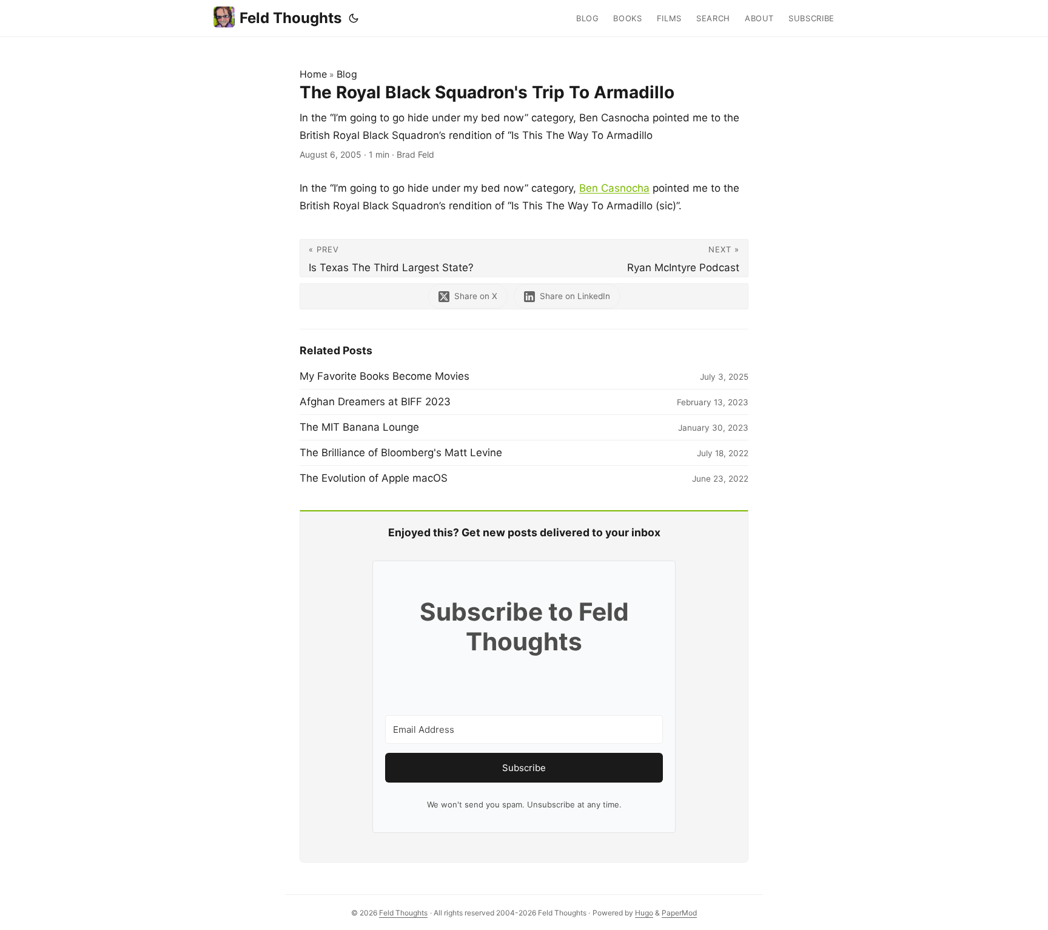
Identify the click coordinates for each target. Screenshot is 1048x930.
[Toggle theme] (353, 18)
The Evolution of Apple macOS (374, 478)
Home (313, 74)
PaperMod (679, 912)
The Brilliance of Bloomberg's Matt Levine (401, 452)
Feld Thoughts (290, 18)
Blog (347, 74)
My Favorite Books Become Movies (384, 376)
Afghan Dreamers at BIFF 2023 (375, 402)
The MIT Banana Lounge (359, 427)
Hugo (644, 912)
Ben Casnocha (614, 188)
